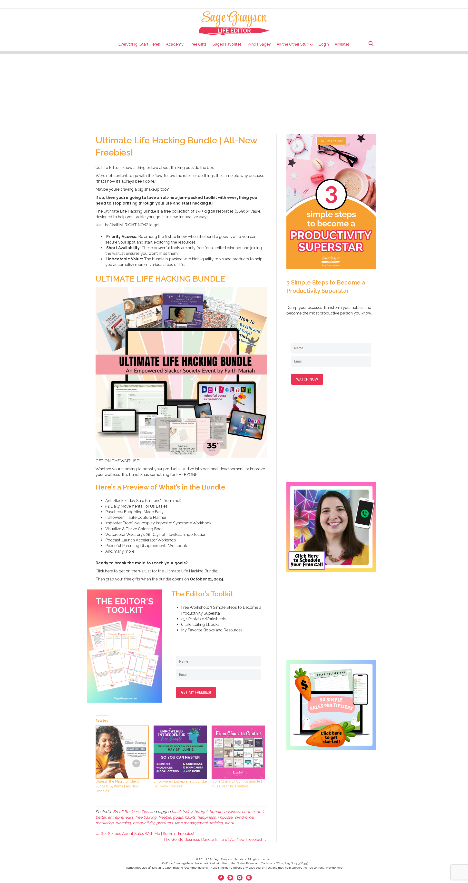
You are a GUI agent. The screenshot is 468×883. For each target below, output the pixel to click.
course (248, 811)
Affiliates (342, 44)
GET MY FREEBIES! (196, 692)
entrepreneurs (120, 817)
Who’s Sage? (259, 44)
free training (145, 817)
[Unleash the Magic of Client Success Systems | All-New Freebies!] (122, 752)
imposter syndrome (235, 817)
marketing (105, 823)
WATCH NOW (307, 379)
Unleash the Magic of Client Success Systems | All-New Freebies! (117, 786)
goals (178, 817)
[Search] (370, 43)
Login (324, 44)
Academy (175, 44)
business (232, 811)
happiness (206, 817)
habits (190, 817)
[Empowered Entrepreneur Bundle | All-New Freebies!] (180, 752)
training (216, 823)
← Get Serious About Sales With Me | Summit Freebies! (145, 833)
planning (123, 823)
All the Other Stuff (293, 44)
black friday (182, 811)
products (164, 823)
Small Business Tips (131, 811)
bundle (215, 811)
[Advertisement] (234, 88)
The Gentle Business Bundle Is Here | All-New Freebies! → (215, 839)
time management (191, 823)
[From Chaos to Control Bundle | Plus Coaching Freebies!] (238, 752)
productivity (143, 823)
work (229, 823)
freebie (164, 817)
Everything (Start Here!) (139, 44)
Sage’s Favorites (227, 44)
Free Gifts (198, 44)
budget (200, 811)
